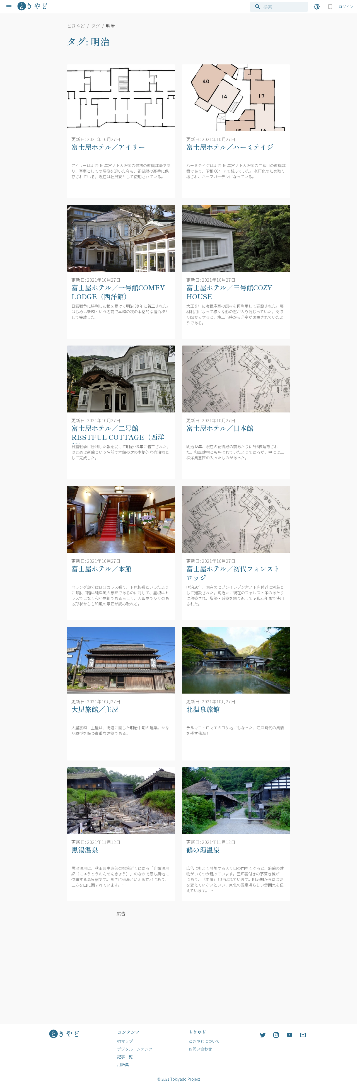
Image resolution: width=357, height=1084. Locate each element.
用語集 (123, 1064)
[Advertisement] (121, 958)
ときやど (76, 25)
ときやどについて (204, 1041)
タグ (95, 25)
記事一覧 (125, 1056)
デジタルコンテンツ (134, 1049)
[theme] (317, 6)
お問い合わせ (200, 1049)
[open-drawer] (9, 6)
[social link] (262, 1035)
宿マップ (125, 1041)
